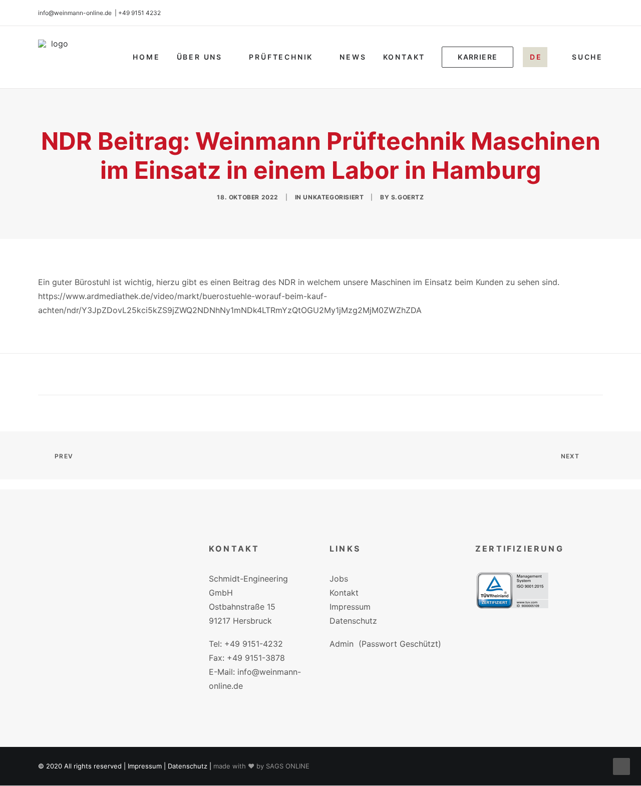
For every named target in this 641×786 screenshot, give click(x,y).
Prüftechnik (281, 57)
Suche (587, 57)
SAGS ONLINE (287, 766)
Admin (342, 644)
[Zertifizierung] (512, 590)
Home (146, 57)
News (353, 57)
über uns (199, 57)
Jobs (339, 579)
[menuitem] (146, 57)
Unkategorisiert (333, 197)
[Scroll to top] (621, 765)
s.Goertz (407, 197)
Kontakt (404, 57)
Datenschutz (353, 621)
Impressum (350, 607)
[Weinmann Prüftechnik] (55, 57)
